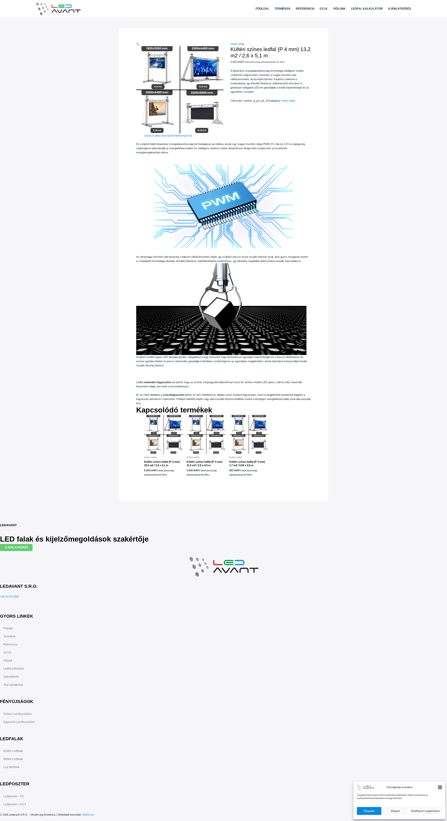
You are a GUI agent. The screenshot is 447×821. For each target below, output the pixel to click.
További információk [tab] (162, 135)
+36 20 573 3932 (9, 596)
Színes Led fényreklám (17, 713)
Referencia (305, 8)
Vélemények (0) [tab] (183, 135)
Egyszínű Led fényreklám (19, 721)
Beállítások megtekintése (425, 810)
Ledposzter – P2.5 (14, 804)
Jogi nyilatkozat (13, 684)
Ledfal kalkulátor (367, 8)
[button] (440, 787)
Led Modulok (11, 767)
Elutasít (395, 810)
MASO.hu (88, 814)
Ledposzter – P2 (13, 796)
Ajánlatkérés (399, 8)
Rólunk (340, 8)
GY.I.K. (324, 8)
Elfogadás (369, 810)
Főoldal (262, 8)
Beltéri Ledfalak (13, 759)
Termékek (282, 8)
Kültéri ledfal (237, 43)
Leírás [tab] (147, 135)
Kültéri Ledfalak (13, 750)
